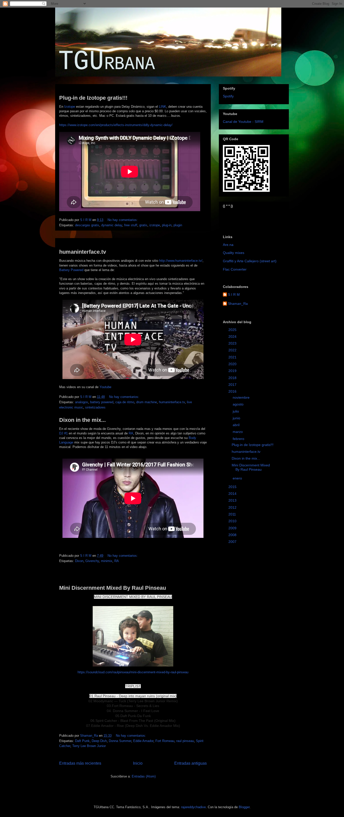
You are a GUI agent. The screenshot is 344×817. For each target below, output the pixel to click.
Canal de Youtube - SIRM (243, 122)
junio (237, 418)
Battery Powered (71, 270)
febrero (239, 439)
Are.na (228, 245)
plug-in (166, 225)
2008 (232, 535)
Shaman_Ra (238, 304)
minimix (106, 561)
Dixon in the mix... (82, 420)
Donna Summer (120, 741)
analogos (81, 402)
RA (131, 433)
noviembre (242, 397)
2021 (232, 357)
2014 (232, 494)
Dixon (79, 561)
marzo (238, 432)
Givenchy (92, 561)
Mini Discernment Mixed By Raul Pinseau (112, 588)
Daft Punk (82, 741)
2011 (232, 514)
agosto (239, 404)
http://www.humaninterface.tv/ (180, 261)
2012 (232, 507)
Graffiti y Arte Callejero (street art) (250, 261)
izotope (154, 225)
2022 (232, 350)
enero (238, 478)
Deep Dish (99, 741)
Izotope (69, 106)
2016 (232, 391)
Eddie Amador (143, 741)
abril (236, 425)
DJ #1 (63, 433)
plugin (178, 225)
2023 (232, 343)
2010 (232, 521)
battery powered (101, 402)
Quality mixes (233, 253)
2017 (232, 385)
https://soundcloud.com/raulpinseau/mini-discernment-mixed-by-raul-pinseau (133, 672)
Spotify (228, 96)
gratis (143, 225)
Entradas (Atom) (144, 776)
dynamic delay (111, 225)
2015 (232, 487)
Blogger (244, 807)
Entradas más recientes (80, 763)
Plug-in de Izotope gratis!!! (93, 98)
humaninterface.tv (82, 252)
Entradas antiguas (190, 763)
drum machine (146, 402)
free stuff (130, 225)
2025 (232, 330)
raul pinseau (185, 741)
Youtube (105, 387)
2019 (232, 371)
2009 (232, 528)
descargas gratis (87, 225)
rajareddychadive (193, 807)
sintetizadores (95, 407)
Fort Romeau (164, 741)
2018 (232, 378)
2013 (232, 500)
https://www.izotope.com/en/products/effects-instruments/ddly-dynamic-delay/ (116, 125)
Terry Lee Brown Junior (89, 746)
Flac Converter (235, 269)
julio (236, 411)
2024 (232, 337)
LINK (162, 106)
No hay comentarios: (123, 220)
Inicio (138, 763)
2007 (232, 542)
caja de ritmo (124, 402)
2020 (232, 364)
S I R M (234, 294)
